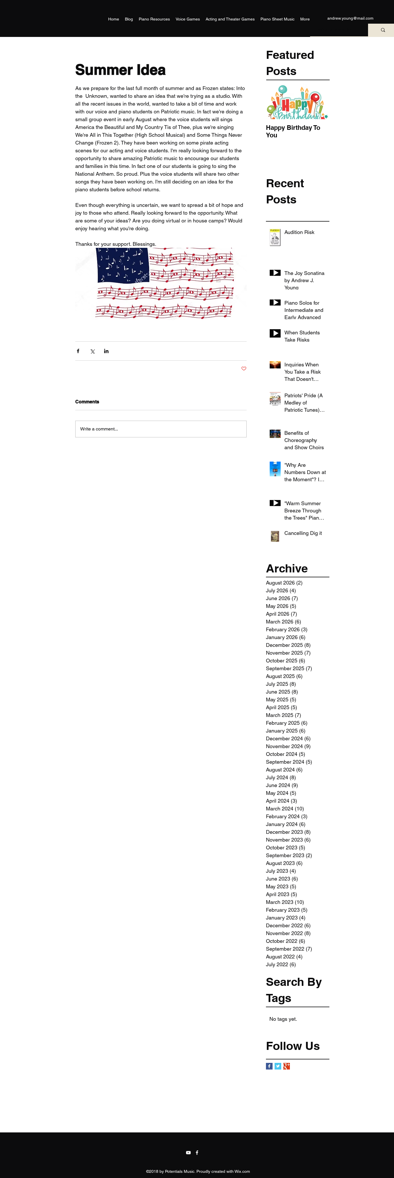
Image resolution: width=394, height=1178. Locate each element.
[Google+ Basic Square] (286, 1066)
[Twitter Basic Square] (278, 1066)
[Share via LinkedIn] (106, 351)
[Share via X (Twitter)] (92, 351)
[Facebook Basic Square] (269, 1066)
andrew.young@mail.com (350, 18)
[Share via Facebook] (78, 351)
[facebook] (197, 1152)
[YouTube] (188, 1152)
